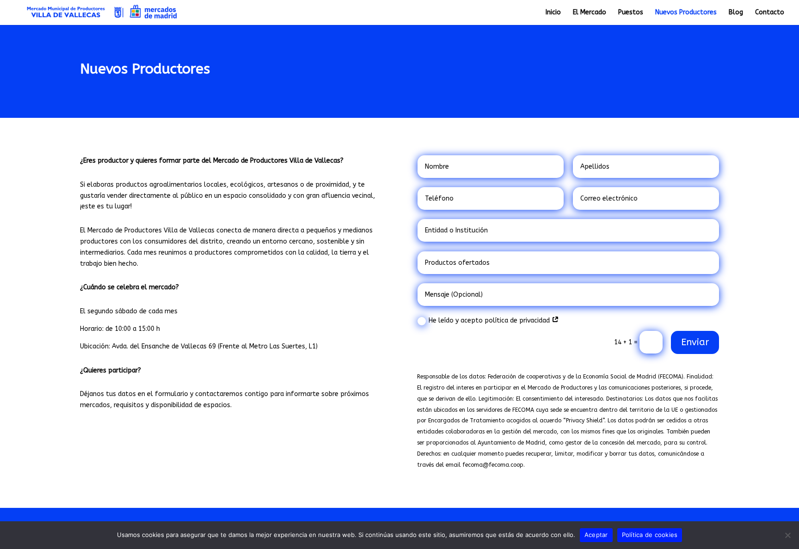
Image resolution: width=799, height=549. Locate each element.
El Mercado (589, 12)
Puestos (630, 12)
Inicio (553, 12)
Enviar (695, 342)
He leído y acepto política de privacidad (490, 320)
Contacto (769, 12)
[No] (787, 535)
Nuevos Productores (686, 12)
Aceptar (596, 534)
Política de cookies (650, 534)
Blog (736, 12)
